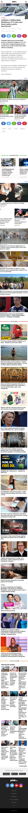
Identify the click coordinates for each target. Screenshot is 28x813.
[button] (1, 165)
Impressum (14, 796)
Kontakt (14, 790)
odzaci (16, 128)
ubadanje (22, 128)
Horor (10, 128)
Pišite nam (14, 802)
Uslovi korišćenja (14, 799)
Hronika (3, 18)
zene (3, 131)
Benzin (4, 128)
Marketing (14, 793)
